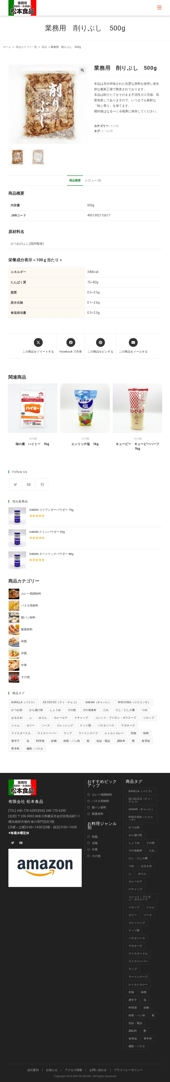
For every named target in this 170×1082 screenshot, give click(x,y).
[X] (15, 484)
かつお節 (107, 131)
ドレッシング (65, 725)
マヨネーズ (128, 725)
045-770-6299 (27, 810)
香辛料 (15, 748)
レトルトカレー (114, 733)
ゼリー (31, 725)
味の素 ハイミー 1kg (32, 444)
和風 (95, 836)
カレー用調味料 (102, 794)
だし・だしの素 (125, 710)
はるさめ (16, 717)
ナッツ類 (85, 725)
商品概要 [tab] (75, 180)
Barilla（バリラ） (23, 702)
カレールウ (61, 717)
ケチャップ (81, 717)
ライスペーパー (47, 733)
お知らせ (52, 1070)
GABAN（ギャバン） (98, 702)
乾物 (133, 733)
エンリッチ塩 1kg (85, 444)
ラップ (68, 733)
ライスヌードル (21, 733)
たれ (106, 710)
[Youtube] (29, 484)
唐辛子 (15, 740)
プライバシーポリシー (128, 1070)
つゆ (144, 710)
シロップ (148, 717)
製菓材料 (97, 813)
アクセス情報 (73, 1070)
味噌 (146, 733)
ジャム (15, 725)
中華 (95, 849)
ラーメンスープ (88, 733)
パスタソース (106, 725)
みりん (43, 717)
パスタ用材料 (100, 801)
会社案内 (33, 1070)
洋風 (95, 843)
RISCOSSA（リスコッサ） (134, 702)
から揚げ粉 (36, 710)
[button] (82, 70)
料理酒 (40, 740)
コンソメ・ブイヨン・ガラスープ (115, 717)
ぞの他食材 (90, 710)
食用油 (146, 740)
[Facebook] (42, 484)
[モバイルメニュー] (159, 7)
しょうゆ (55, 710)
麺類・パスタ (35, 748)
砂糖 (54, 740)
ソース (46, 725)
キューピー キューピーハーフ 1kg (139, 446)
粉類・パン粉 (72, 740)
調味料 (121, 740)
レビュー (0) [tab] (93, 180)
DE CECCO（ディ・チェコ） (60, 702)
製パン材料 (99, 807)
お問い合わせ (98, 1070)
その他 (114, 126)
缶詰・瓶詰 (103, 740)
